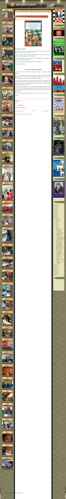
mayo (57, 224)
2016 (56, 217)
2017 (56, 216)
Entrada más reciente (20, 111)
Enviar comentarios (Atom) (26, 114)
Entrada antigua (46, 111)
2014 (56, 265)
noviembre (57, 220)
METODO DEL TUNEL (59, 248)
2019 (56, 213)
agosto (57, 221)
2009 (56, 272)
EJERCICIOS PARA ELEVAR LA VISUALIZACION (59, 230)
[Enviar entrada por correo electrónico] (16, 101)
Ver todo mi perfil (4, 20)
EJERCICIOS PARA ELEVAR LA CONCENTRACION (59, 235)
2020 (56, 212)
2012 (56, 268)
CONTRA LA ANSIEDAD (59, 233)
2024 (56, 207)
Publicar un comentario (20, 107)
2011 (56, 269)
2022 (56, 209)
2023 (56, 208)
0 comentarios (21, 100)
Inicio (33, 110)
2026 (56, 204)
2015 (56, 264)
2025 (56, 205)
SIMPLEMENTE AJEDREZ (26, 5)
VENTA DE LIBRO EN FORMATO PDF (24, 16)
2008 (56, 273)
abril (56, 225)
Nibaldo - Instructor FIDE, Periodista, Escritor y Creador (8, 18)
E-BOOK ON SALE (59, 240)
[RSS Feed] (12, 4)
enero (57, 228)
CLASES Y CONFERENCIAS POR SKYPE (60, 259)
